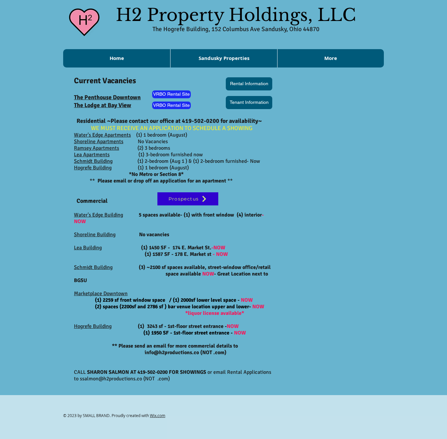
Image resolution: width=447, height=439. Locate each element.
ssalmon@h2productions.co (111, 378)
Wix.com (157, 415)
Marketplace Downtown (101, 293)
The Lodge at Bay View (102, 105)
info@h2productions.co (172, 352)
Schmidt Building (93, 161)
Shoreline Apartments (98, 141)
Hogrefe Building (93, 326)
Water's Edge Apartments (102, 135)
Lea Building (88, 247)
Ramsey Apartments (96, 148)
